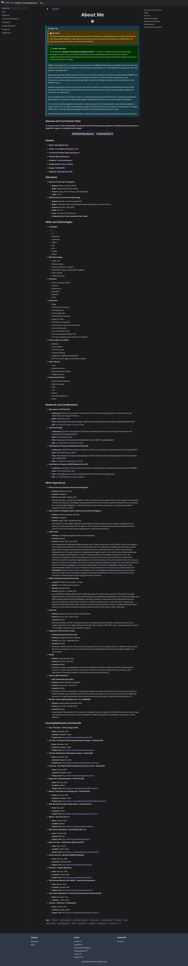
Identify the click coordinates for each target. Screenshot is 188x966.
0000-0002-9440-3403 (64, 172)
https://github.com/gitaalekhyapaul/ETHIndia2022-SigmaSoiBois (84, 801)
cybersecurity (94, 920)
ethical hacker (51, 923)
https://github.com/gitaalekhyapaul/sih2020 (77, 890)
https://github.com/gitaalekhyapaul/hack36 (77, 865)
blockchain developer (80, 920)
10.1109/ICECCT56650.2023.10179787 (69, 461)
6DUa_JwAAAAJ (67, 164)
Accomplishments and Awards (153, 27)
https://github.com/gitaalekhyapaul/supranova (78, 750)
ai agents (92, 923)
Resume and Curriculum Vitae (152, 10)
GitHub (76, 941)
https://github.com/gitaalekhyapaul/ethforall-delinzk (80, 788)
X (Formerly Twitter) (81, 948)
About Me (34, 941)
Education (147, 16)
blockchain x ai (102, 923)
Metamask (64, 562)
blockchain (113, 923)
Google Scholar (79, 951)
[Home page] (47, 8)
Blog (41, 3)
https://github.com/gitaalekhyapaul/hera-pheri (78, 776)
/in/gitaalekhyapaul (64, 160)
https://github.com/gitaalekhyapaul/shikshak (77, 826)
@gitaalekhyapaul (72, 153)
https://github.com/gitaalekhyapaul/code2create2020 (80, 852)
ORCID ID (77, 957)
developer (54, 920)
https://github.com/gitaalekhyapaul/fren (76, 839)
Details (146, 13)
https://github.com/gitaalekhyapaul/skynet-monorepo (80, 763)
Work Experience (149, 24)
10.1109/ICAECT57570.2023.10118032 (69, 443)
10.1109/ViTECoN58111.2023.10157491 (70, 425)
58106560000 (60, 168)
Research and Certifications (152, 21)
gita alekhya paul (64, 923)
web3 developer (65, 920)
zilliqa (126, 920)
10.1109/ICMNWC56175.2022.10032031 (70, 477)
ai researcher (82, 923)
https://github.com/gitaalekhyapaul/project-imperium (80, 913)
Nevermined (113, 573)
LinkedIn (77, 945)
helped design (74, 570)
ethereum (118, 920)
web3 (73, 923)
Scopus (76, 954)
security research (107, 920)
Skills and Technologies (151, 18)
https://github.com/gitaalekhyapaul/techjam (77, 737)
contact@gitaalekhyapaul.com (67, 149)
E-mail (119, 941)
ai (120, 923)
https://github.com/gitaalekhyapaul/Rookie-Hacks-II (80, 814)
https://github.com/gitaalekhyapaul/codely (76, 877)
